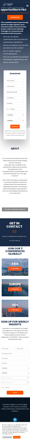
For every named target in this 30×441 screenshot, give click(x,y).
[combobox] (8, 109)
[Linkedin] (15, 420)
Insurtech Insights (9, 405)
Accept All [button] (16, 437)
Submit (15, 392)
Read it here (21, 135)
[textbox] (12, 378)
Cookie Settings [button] (7, 437)
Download (15, 127)
